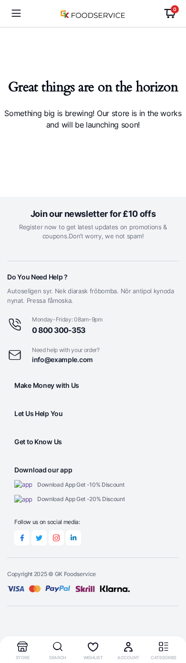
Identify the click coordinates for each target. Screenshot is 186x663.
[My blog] (93, 13)
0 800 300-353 (58, 330)
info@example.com (62, 359)
